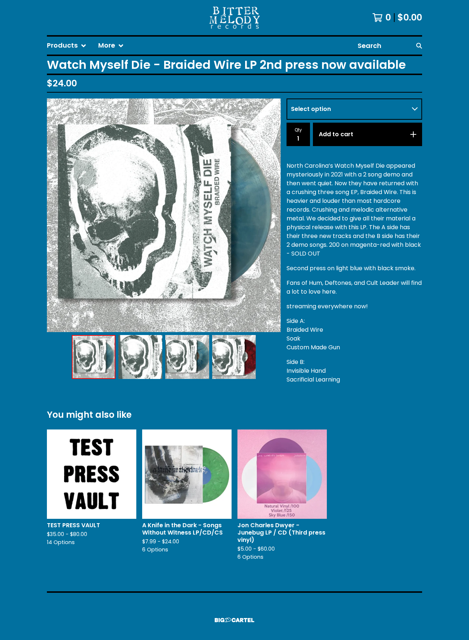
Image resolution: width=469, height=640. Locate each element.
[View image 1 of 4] (94, 357)
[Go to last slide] (57, 215)
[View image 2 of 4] (140, 357)
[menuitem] (66, 46)
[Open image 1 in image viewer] (164, 215)
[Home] (234, 17)
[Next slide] (270, 215)
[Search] (419, 46)
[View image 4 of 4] (234, 357)
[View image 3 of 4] (187, 357)
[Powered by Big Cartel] (234, 620)
